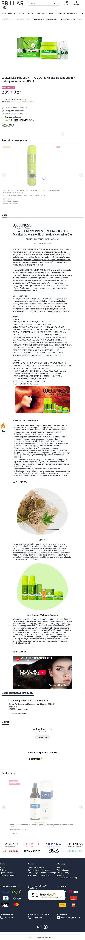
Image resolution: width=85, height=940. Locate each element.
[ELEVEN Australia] (32, 845)
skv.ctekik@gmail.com (17, 713)
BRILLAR (4, 19)
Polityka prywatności (8, 875)
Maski (28, 19)
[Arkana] (53, 845)
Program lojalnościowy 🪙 (67, 878)
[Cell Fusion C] (10, 851)
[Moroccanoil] (75, 851)
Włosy (11, 19)
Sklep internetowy (40, 937)
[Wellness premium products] (75, 845)
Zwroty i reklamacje (36, 867)
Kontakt (3, 867)
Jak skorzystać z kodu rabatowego (42, 873)
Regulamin (61, 875)
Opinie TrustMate (6, 873)
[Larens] (10, 845)
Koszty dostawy (63, 873)
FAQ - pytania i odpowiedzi (38, 870)
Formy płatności (63, 870)
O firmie (3, 870)
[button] (58, 3)
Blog (58, 867)
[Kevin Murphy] (32, 851)
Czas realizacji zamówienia (38, 875)
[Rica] (53, 851)
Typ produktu (20, 19)
